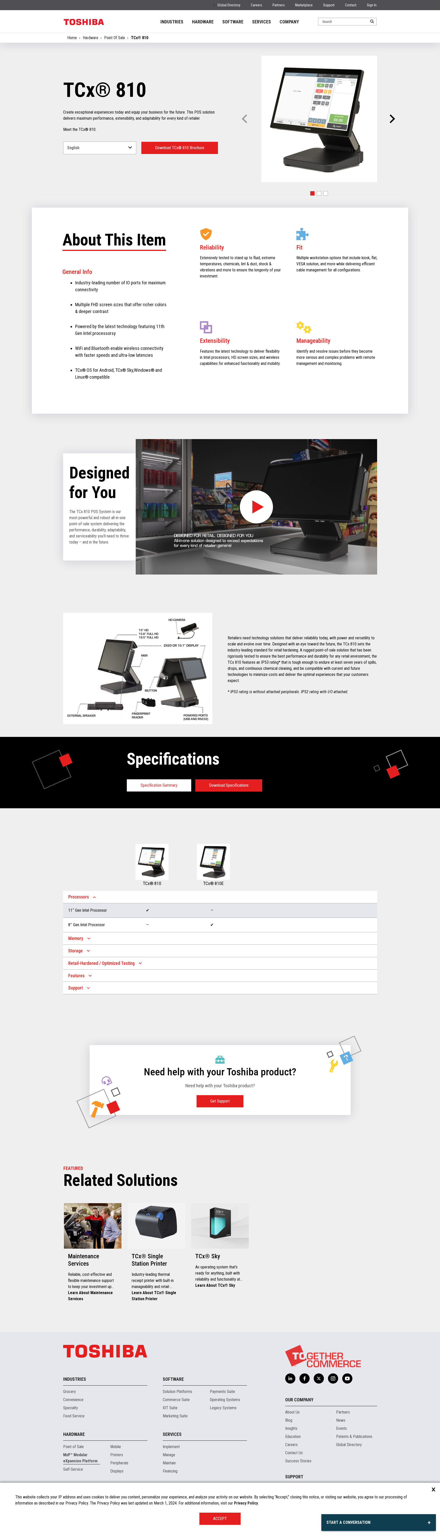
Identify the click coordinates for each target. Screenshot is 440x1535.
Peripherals (119, 1463)
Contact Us (294, 1452)
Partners (278, 5)
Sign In (372, 5)
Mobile (115, 1446)
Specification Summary (159, 785)
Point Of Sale (114, 37)
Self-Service (73, 1469)
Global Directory (228, 5)
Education (293, 1436)
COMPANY (289, 21)
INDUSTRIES (171, 21)
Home (72, 37)
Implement (171, 1446)
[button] (391, 119)
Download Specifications (229, 785)
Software (173, 1379)
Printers (116, 1454)
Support (329, 5)
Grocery (69, 1391)
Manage (169, 1454)
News (340, 1420)
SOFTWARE (232, 21)
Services (172, 1434)
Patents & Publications (354, 1436)
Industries (74, 1379)
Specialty (70, 1407)
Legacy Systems (223, 1407)
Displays (116, 1471)
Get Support (220, 1101)
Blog (288, 1420)
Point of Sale (73, 1446)
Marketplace (304, 5)
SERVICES (261, 21)
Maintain (169, 1463)
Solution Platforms (177, 1391)
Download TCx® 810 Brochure (179, 147)
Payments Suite (222, 1391)
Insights (291, 1428)
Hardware (90, 37)
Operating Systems (225, 1399)
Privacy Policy (246, 1503)
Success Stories (298, 1461)
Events (341, 1428)
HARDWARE (203, 21)
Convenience (73, 1399)
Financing (170, 1471)
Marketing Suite (175, 1416)
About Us (292, 1412)
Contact (350, 5)
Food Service (74, 1416)
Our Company (299, 1399)
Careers (256, 5)
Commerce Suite (176, 1399)
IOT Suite (170, 1407)
